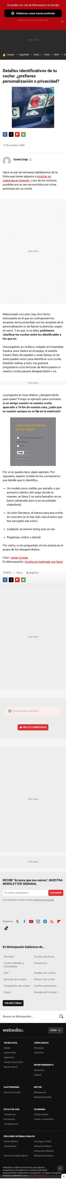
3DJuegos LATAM (42, 1141)
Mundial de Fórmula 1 (46, 992)
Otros (19, 572)
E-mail (23, 134)
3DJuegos (39, 1048)
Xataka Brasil (10, 1146)
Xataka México (11, 1141)
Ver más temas (13, 1003)
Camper (10, 54)
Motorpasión (40, 1092)
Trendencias (10, 1114)
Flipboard (17, 134)
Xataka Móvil (10, 1052)
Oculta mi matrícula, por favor (44, 561)
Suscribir (55, 892)
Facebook (5, 134)
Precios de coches (44, 979)
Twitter (11, 134)
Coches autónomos (45, 985)
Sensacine (39, 1070)
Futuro (7, 992)
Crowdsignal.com (23, 457)
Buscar (61, 1017)
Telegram (45, 921)
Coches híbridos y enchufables (14, 965)
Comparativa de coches (17, 985)
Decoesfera (9, 1119)
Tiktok (6, 927)
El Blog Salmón (41, 1114)
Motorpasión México (43, 1155)
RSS (52, 921)
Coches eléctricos (44, 956)
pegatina (33, 572)
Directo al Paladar (12, 1092)
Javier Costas (19, 557)
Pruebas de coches (45, 972)
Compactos (40, 963)
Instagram (38, 921)
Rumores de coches (15, 979)
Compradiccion (11, 1124)
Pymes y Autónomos (44, 1119)
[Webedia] (13, 1032)
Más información (37, 1175)
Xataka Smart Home (13, 1062)
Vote (20, 452)
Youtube (31, 921)
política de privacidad (44, 900)
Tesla (46, 54)
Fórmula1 (9, 956)
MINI (56, 54)
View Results (28, 453)
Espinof (37, 1075)
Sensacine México (43, 1146)
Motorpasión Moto (42, 1097)
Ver (35, 727)
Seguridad (24, 54)
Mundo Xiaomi (10, 1067)
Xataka (7, 1048)
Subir (53, 1030)
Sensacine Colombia (44, 1151)
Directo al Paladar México (16, 1155)
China (36, 54)
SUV (6, 972)
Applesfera (9, 1057)
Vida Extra (38, 1052)
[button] (22, 160)
